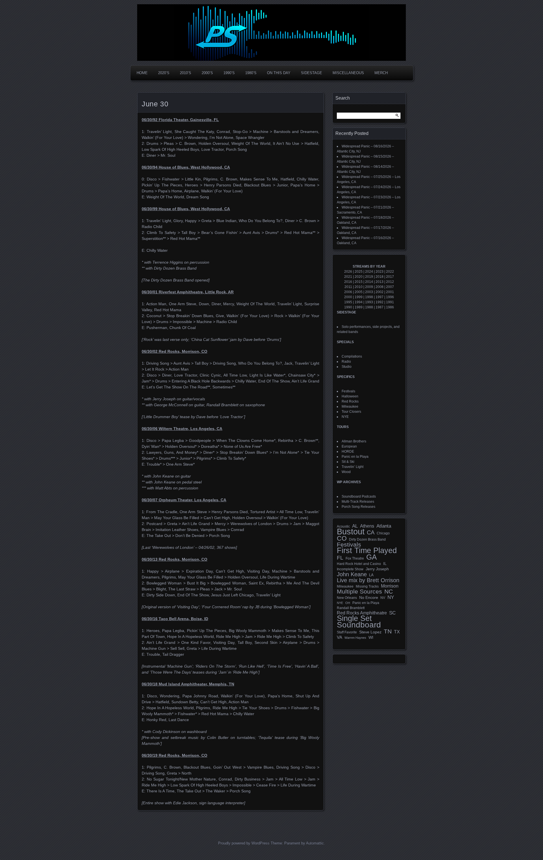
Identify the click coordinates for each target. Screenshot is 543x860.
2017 (390, 277)
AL (355, 526)
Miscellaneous (348, 73)
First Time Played (367, 550)
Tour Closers (351, 412)
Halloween (350, 396)
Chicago (383, 533)
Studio (347, 367)
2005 (359, 292)
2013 (379, 282)
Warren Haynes (355, 637)
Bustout (351, 531)
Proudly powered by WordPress (244, 843)
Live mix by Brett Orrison (368, 580)
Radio (346, 362)
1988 (369, 307)
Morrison (389, 586)
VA (339, 637)
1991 (390, 302)
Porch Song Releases (358, 507)
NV (382, 597)
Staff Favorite (347, 632)
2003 (369, 292)
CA (370, 532)
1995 (348, 302)
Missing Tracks (367, 586)
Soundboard (359, 624)
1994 (359, 302)
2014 (369, 282)
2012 (390, 282)
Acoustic (343, 526)
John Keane (352, 574)
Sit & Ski (348, 462)
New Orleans (347, 598)
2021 (348, 277)
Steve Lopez (370, 632)
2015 (359, 282)
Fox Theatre (355, 558)
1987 (379, 307)
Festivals (348, 391)
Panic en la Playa (355, 457)
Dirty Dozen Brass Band (367, 539)
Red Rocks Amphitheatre (362, 612)
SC (392, 613)
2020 (359, 277)
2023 (379, 272)
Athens (367, 525)
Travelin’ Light (352, 467)
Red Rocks (350, 401)
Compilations (352, 356)
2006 (348, 292)
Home (142, 73)
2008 (379, 287)
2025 (359, 272)
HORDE (348, 451)
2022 (390, 272)
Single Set (354, 618)
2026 (348, 272)
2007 (390, 287)
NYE (345, 417)
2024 (369, 272)
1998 (369, 297)
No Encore (368, 597)
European (349, 446)
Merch (381, 73)
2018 (379, 277)
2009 (369, 287)
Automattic (315, 843)
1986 (390, 307)
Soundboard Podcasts (359, 496)
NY (390, 597)
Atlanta (383, 526)
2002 (379, 292)
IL (385, 563)
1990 (348, 307)
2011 (348, 287)
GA (371, 557)
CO (342, 538)
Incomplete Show (350, 569)
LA (371, 575)
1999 (359, 297)
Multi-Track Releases (358, 502)
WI (371, 637)
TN (388, 631)
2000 (348, 297)
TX (397, 631)
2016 (348, 282)
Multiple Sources (359, 591)
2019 (369, 277)
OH (347, 603)
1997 (379, 297)
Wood (346, 472)
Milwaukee (350, 406)
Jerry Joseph (377, 569)
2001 (390, 292)
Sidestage (311, 73)
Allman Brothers (354, 441)
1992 (379, 302)
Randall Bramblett (351, 608)
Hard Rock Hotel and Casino (359, 564)
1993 (369, 302)
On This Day (278, 73)
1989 (359, 307)
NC (388, 591)
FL (340, 557)
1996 (390, 297)
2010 (359, 287)
